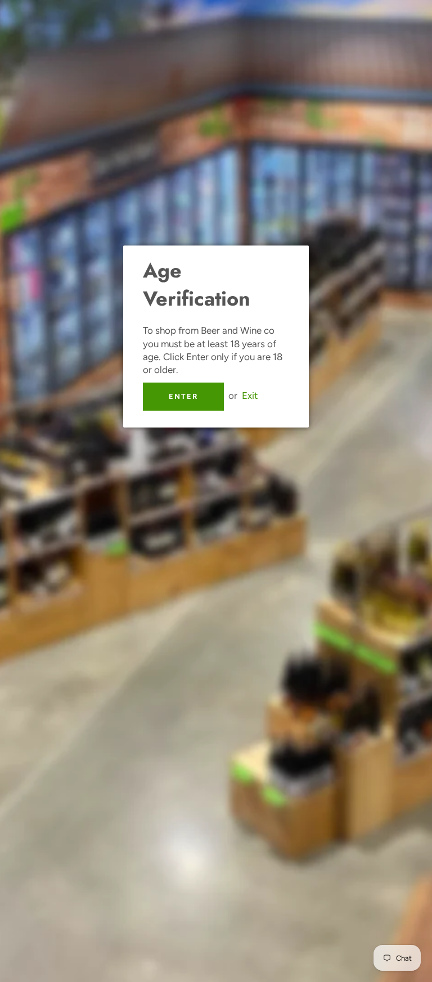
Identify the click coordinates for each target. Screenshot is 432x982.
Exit (250, 395)
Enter (183, 396)
